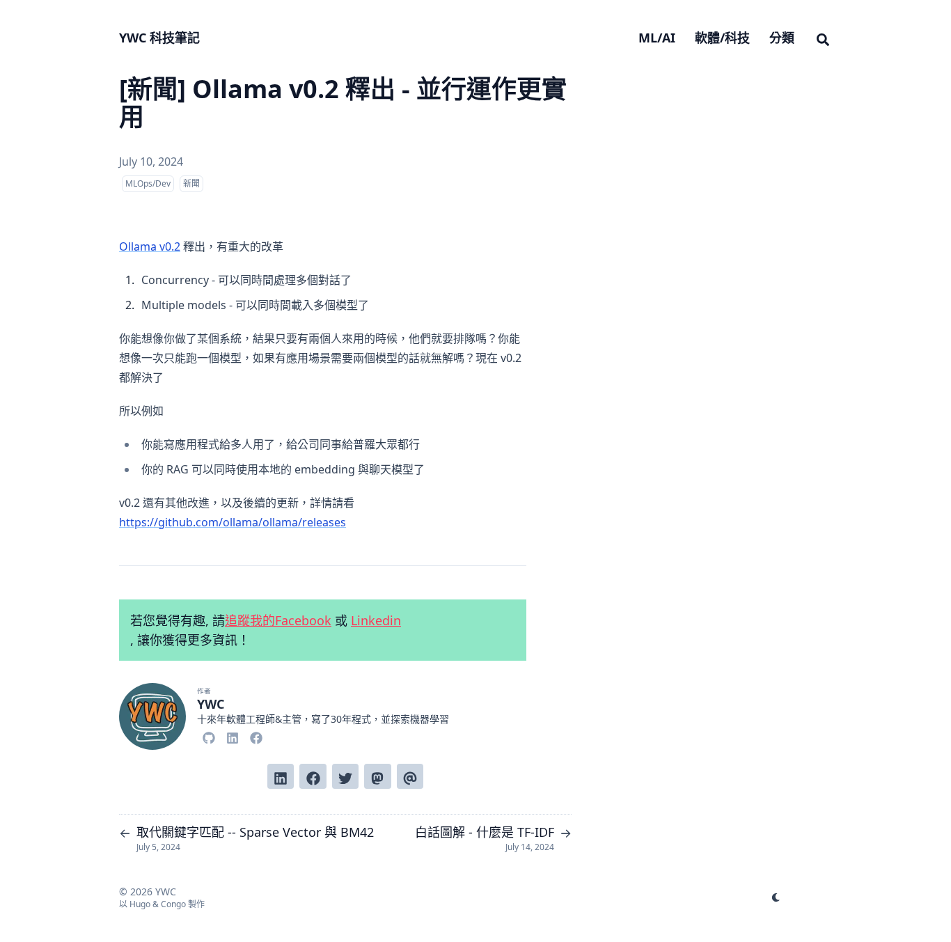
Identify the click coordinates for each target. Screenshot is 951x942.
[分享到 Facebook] (312, 776)
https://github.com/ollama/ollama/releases (232, 522)
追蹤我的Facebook (278, 620)
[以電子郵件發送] (410, 776)
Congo (173, 904)
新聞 (191, 183)
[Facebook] (256, 736)
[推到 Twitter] (345, 776)
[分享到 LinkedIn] (280, 776)
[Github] (209, 736)
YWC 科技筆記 (159, 37)
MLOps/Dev (148, 183)
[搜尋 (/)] (823, 37)
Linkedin (376, 620)
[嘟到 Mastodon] (377, 776)
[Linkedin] (232, 736)
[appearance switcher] (776, 897)
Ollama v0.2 (149, 246)
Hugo (139, 904)
